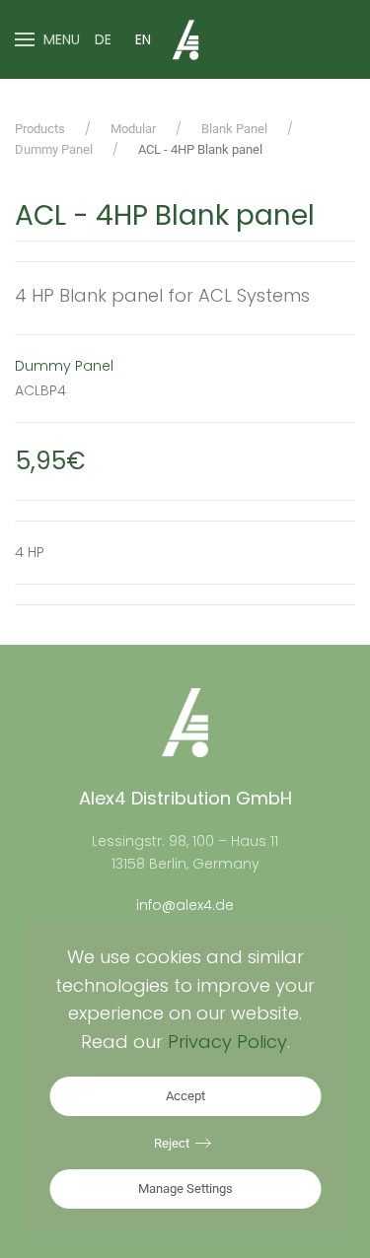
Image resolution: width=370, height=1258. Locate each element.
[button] (47, 39)
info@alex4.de (185, 905)
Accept (185, 1095)
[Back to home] (185, 39)
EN (143, 39)
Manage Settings (185, 1188)
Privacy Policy (227, 1041)
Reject (171, 1143)
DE (103, 39)
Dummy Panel (64, 366)
